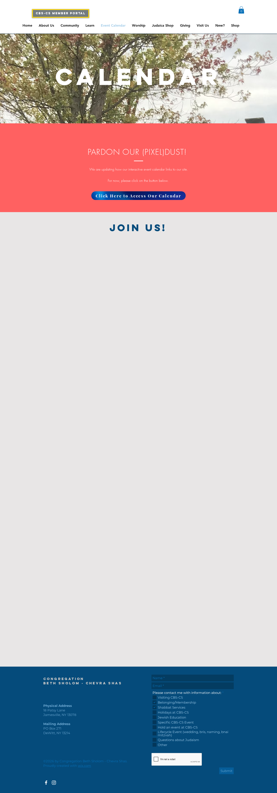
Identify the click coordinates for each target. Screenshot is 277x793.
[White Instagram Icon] (54, 782)
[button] (241, 9)
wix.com (84, 766)
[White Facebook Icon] (46, 782)
